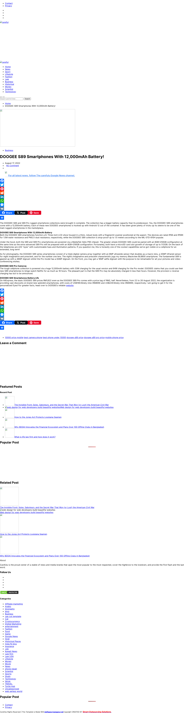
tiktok (8, 681)
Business (9, 81)
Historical (9, 84)
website (69, 285)
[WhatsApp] (92, 201)
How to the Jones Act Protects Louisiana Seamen (23, 534)
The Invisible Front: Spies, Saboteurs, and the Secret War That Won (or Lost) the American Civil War (47, 507)
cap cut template (13, 616)
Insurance (9, 646)
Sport (7, 71)
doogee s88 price (75, 337)
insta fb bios (11, 644)
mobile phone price (114, 337)
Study (8, 676)
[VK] (92, 209)
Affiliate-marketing (14, 604)
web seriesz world (13, 691)
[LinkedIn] (92, 197)
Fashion (8, 76)
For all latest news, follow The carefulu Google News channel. (41, 175)
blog (7, 611)
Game (8, 634)
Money (8, 86)
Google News (11, 636)
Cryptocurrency (12, 621)
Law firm (9, 654)
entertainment (11, 626)
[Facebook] (92, 181)
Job (7, 649)
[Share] (92, 218)
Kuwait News (11, 651)
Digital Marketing (13, 624)
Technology (10, 91)
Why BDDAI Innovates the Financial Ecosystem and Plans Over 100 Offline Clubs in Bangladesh (45, 556)
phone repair (11, 669)
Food (7, 631)
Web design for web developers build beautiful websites (26, 512)
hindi (7, 639)
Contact (9, 3)
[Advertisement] (92, 42)
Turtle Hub (10, 686)
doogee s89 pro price (94, 337)
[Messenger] (92, 205)
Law (7, 79)
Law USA (9, 656)
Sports (8, 674)
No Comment (12, 165)
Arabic (8, 606)
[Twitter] (92, 185)
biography (10, 609)
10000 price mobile (14, 337)
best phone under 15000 (54, 337)
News (7, 69)
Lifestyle (9, 74)
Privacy (8, 5)
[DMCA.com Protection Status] (9, 593)
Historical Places (13, 641)
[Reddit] (92, 193)
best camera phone (33, 337)
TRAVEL (9, 684)
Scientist (9, 89)
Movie (8, 664)
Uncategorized (12, 689)
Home (8, 66)
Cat (6, 619)
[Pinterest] (92, 189)
